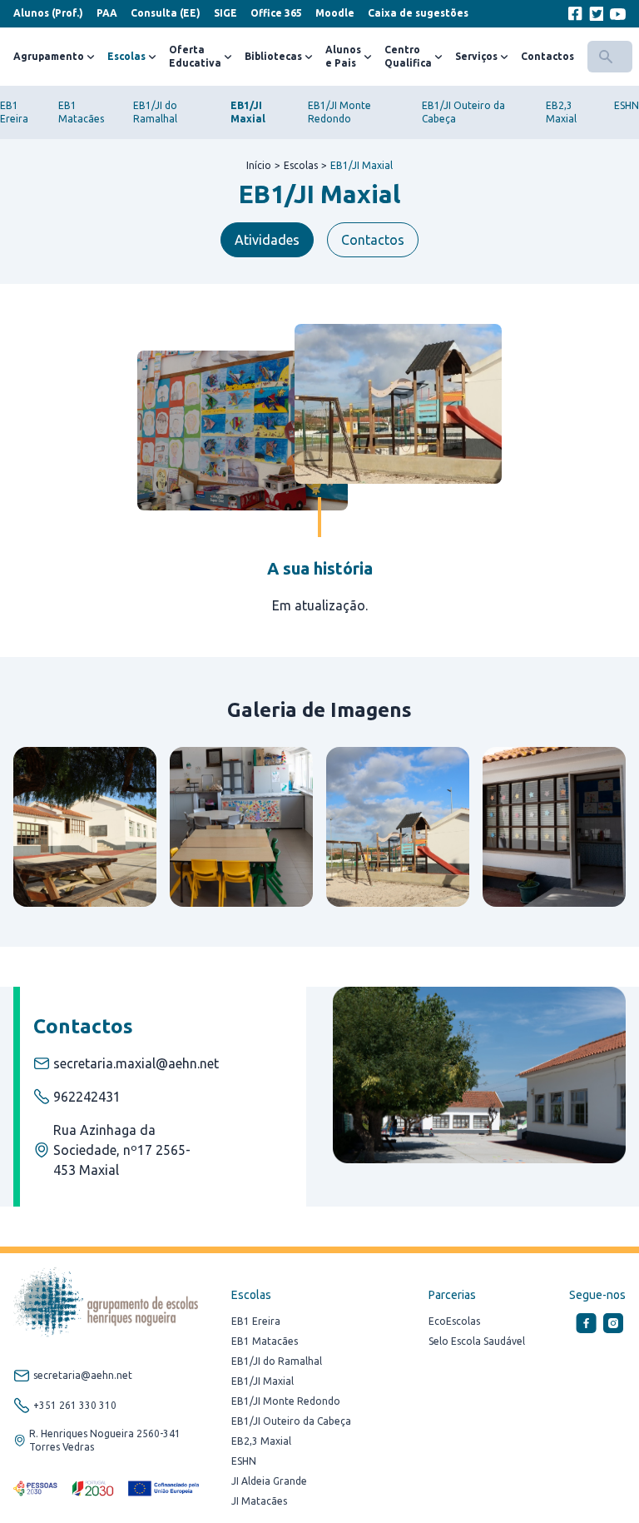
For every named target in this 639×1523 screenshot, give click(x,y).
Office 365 (276, 12)
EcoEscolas (454, 1321)
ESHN (626, 105)
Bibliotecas (273, 56)
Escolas (126, 56)
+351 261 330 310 (74, 1405)
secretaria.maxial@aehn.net (136, 1063)
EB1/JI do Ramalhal (276, 1361)
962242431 (87, 1096)
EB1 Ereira (255, 1321)
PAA (107, 12)
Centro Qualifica (408, 56)
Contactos (547, 56)
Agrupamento (48, 56)
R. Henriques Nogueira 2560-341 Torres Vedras (105, 1440)
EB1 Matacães (264, 1341)
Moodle (334, 12)
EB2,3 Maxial (261, 1441)
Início (258, 165)
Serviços (476, 56)
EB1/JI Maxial (361, 165)
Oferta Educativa (195, 56)
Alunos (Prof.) (48, 12)
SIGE (225, 12)
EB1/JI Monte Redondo (285, 1401)
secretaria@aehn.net (82, 1375)
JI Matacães (259, 1501)
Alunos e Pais (343, 56)
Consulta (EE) (166, 12)
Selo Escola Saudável (476, 1341)
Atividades (267, 239)
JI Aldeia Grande (269, 1481)
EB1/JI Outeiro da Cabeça (291, 1421)
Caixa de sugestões (418, 12)
